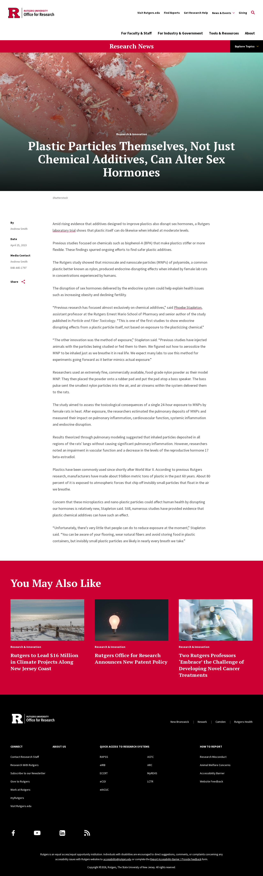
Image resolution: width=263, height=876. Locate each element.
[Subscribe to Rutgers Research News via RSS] (87, 833)
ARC (149, 765)
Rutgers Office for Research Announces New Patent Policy (131, 658)
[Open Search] (253, 13)
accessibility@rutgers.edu (117, 859)
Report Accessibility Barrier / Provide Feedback (175, 859)
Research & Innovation (131, 134)
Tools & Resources (224, 33)
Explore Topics (245, 46)
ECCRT (104, 773)
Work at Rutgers (20, 789)
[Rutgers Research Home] (48, 719)
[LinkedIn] (62, 833)
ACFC (150, 757)
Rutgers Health (243, 722)
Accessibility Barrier (212, 773)
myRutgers (17, 798)
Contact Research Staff (24, 757)
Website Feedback (211, 781)
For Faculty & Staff (136, 33)
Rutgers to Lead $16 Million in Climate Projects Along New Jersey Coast (44, 662)
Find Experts (172, 13)
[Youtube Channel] (37, 833)
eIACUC (104, 789)
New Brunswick (180, 722)
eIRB (102, 765)
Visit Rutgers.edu (148, 13)
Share (14, 282)
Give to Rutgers (20, 781)
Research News (132, 46)
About (250, 33)
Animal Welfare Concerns (215, 765)
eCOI (103, 781)
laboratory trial (64, 230)
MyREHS (152, 773)
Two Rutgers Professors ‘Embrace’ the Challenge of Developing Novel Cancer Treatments (211, 665)
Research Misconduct (213, 757)
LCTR (150, 781)
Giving (243, 13)
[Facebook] (13, 833)
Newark (202, 722)
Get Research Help (196, 13)
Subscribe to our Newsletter (27, 773)
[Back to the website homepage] (31, 13)
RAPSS (104, 757)
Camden (221, 722)
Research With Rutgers (24, 765)
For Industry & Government (180, 33)
